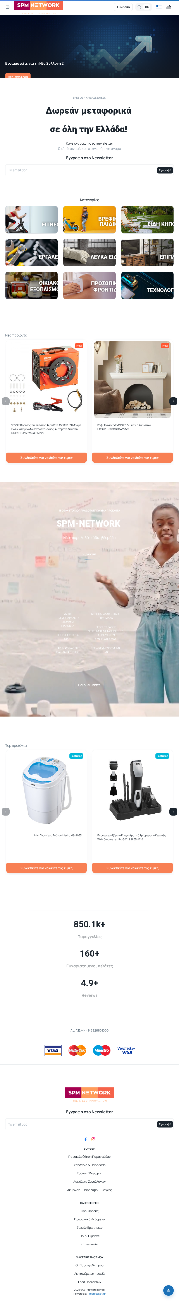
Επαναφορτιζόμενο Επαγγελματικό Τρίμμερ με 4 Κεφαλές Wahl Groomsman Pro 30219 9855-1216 (131, 837)
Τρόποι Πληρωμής (89, 1173)
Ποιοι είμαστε (89, 685)
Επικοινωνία (89, 1244)
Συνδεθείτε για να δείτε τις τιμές (46, 457)
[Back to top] (168, 1290)
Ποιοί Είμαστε (90, 1236)
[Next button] (173, 401)
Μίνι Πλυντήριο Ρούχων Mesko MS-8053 (58, 835)
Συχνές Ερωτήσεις (90, 1227)
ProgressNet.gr (96, 1294)
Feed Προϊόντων (89, 1282)
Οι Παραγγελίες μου (89, 1265)
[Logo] (38, 7)
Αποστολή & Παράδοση (89, 1165)
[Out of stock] (132, 415)
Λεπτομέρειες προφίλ (89, 1273)
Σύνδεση (123, 7)
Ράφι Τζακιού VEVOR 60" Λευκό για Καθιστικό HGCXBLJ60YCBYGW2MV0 (124, 427)
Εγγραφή (165, 170)
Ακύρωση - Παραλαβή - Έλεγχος (89, 1190)
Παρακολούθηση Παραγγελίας (89, 1156)
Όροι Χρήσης (90, 1211)
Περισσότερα (18, 77)
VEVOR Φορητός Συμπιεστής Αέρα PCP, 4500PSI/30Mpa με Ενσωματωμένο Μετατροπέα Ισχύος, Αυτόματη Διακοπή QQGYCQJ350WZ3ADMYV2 (46, 429)
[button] (159, 7)
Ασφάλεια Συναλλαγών (89, 1181)
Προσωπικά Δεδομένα (89, 1219)
